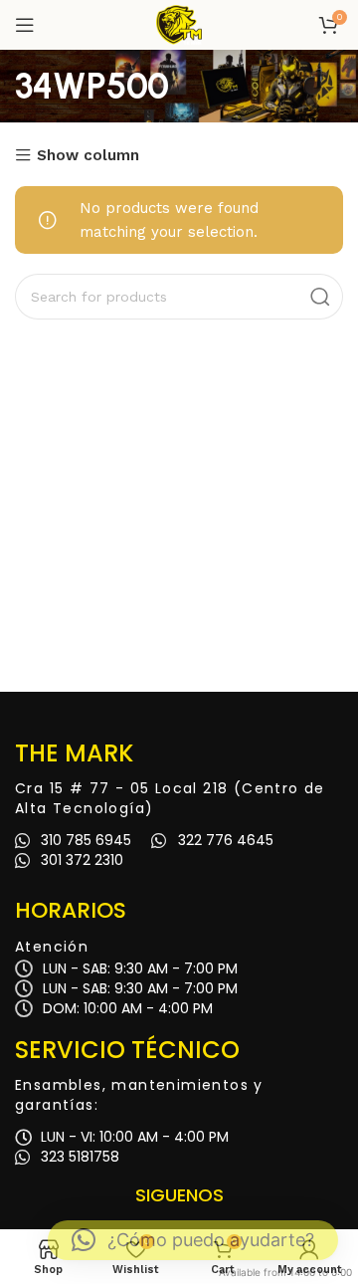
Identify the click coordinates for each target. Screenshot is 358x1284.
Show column (88, 155)
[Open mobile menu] (25, 25)
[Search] (320, 297)
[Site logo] (179, 24)
